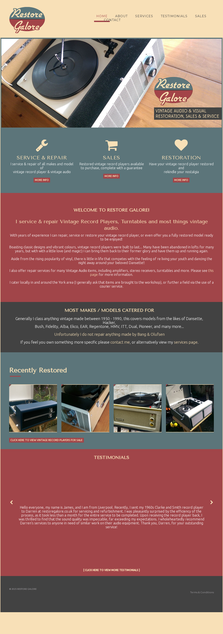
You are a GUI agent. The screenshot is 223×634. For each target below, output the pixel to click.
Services (144, 16)
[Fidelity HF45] (33, 408)
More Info (42, 180)
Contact (112, 20)
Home (102, 16)
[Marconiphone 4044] (85, 408)
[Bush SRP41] (190, 408)
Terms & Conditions (202, 592)
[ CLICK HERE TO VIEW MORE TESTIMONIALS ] (111, 570)
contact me (120, 342)
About (121, 16)
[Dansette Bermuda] (138, 408)
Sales (200, 16)
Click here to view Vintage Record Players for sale (46, 440)
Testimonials (174, 16)
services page (186, 342)
